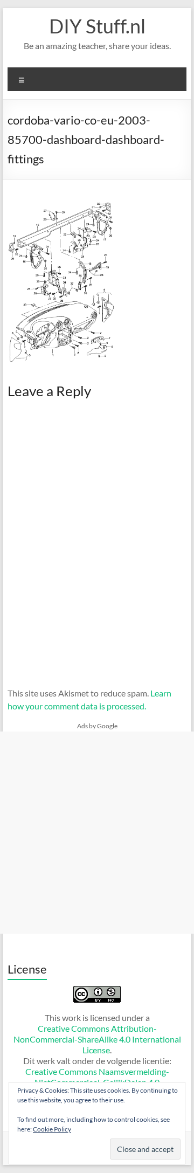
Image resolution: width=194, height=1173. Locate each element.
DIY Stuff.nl (97, 26)
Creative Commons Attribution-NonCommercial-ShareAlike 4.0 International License (97, 1039)
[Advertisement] (97, 833)
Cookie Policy (52, 1129)
